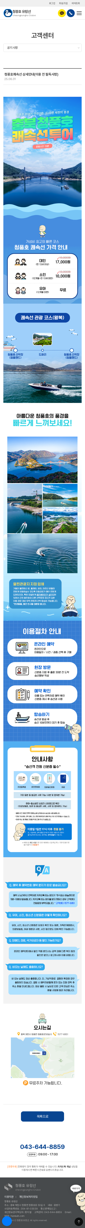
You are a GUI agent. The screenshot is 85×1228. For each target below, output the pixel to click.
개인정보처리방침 (28, 1196)
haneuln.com (18, 1215)
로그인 (52, 3)
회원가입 (63, 3)
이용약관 (9, 1196)
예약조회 (76, 3)
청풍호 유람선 (24, 13)
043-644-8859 (42, 1147)
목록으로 (42, 1116)
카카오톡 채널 (64, 1166)
